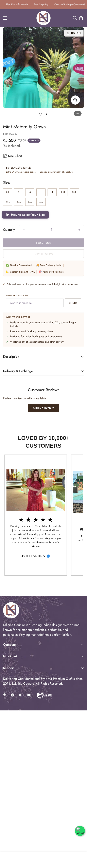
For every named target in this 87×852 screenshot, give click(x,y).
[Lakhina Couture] (43, 18)
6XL (31, 203)
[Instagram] (20, 695)
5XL (20, 203)
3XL (75, 193)
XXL (64, 193)
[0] (81, 18)
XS (9, 193)
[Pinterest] (4, 695)
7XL (42, 203)
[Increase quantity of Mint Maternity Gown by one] (79, 229)
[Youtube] (29, 695)
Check (73, 303)
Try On (76, 33)
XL (54, 193)
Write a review (43, 407)
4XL (8, 203)
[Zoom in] (75, 100)
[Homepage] (44, 695)
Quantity (9, 229)
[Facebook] (12, 695)
